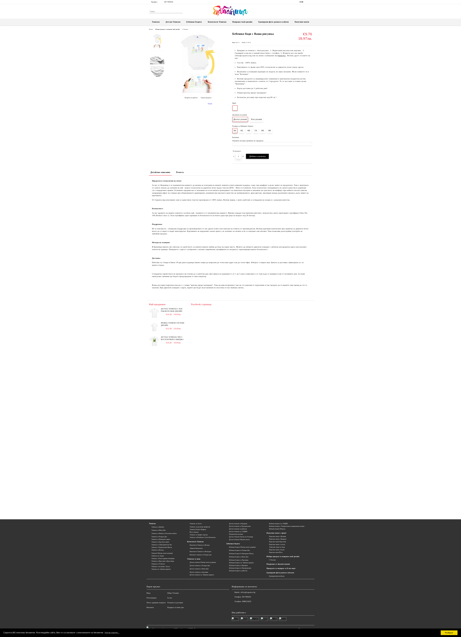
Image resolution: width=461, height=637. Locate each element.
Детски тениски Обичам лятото (239, 539)
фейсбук (281, 56)
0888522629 (246, 601)
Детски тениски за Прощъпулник (240, 526)
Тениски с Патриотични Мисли (162, 547)
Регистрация (151, 598)
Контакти (150, 607)
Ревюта (180, 172)
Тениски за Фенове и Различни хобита (164, 533)
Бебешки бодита (233, 544)
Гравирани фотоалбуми (276, 576)
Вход (148, 593)
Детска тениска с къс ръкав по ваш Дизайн (172, 310)
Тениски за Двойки (158, 527)
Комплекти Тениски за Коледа (199, 545)
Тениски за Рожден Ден (159, 537)
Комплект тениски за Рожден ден (200, 555)
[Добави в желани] (310, 151)
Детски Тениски (173, 22)
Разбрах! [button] (449, 633)
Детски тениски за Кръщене (238, 523)
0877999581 (168, 2)
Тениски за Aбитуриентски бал (162, 545)
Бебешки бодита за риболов (238, 571)
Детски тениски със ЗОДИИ (238, 531)
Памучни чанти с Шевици (277, 536)
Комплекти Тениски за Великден (200, 551)
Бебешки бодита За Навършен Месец (241, 553)
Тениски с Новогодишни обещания (163, 558)
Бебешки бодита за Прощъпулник (240, 568)
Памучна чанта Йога (276, 552)
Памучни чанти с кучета (277, 544)
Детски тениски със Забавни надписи (202, 575)
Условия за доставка (175, 603)
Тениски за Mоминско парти (161, 539)
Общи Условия (173, 593)
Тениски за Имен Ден (159, 530)
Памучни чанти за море (277, 547)
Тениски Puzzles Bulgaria (198, 529)
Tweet (210, 104)
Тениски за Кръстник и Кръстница (163, 561)
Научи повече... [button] (112, 633)
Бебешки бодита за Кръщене (238, 565)
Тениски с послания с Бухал (161, 566)
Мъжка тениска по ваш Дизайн (172, 324)
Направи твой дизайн (242, 22)
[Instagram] (310, 2)
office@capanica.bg (248, 592)
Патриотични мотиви (236, 534)
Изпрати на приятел (191, 98)
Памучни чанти (302, 22)
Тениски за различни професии (200, 527)
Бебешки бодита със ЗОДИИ (278, 523)
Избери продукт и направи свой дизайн (167, 29)
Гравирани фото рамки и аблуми (280, 573)
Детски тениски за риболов (238, 529)
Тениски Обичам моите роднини (162, 553)
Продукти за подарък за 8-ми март (281, 568)
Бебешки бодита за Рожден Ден (239, 550)
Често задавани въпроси (156, 603)
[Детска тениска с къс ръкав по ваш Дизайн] (154, 313)
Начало (151, 29)
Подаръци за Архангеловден (278, 564)
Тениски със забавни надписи (161, 569)
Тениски (156, 22)
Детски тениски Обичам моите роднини (203, 562)
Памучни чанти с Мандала (277, 539)
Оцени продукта (206, 98)
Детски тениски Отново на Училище (241, 537)
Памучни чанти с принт (276, 533)
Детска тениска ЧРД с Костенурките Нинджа (172, 338)
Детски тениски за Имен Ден (199, 569)
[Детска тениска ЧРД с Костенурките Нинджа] (154, 341)
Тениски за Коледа (158, 550)
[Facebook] (307, 2)
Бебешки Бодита (194, 22)
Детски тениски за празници (199, 572)
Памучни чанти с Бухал (277, 550)
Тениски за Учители (158, 564)
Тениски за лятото (196, 523)
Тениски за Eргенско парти (160, 542)
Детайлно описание (160, 172)
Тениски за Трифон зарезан (199, 535)
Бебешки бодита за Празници (238, 560)
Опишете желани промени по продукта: (248, 141)
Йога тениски (194, 532)
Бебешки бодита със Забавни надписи (241, 563)
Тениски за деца (193, 559)
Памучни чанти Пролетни (277, 542)
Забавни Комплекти (196, 548)
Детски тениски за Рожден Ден (200, 565)
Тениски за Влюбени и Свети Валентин (202, 537)
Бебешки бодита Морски (277, 529)
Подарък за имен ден (175, 607)
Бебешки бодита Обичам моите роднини (242, 547)
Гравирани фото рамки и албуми (273, 22)
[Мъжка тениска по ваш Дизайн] (154, 327)
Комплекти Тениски (217, 22)
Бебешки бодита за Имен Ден (238, 557)
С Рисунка (185, 29)
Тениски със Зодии (158, 556)
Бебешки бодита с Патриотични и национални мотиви (286, 526)
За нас (169, 598)
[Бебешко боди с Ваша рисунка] (198, 92)
